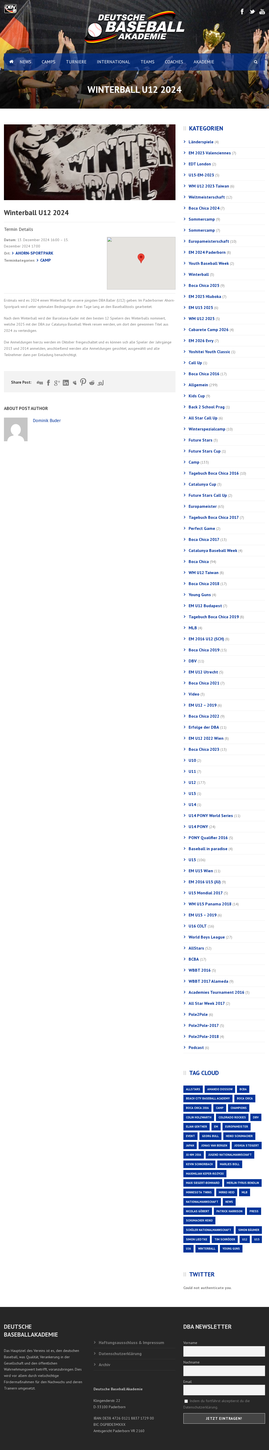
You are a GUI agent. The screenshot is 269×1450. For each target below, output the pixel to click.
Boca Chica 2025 (204, 285)
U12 (192, 782)
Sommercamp (202, 219)
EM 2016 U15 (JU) (205, 881)
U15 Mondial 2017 (206, 892)
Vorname (190, 1342)
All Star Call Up (203, 417)
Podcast (196, 1047)
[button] (141, 258)
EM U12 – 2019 (202, 705)
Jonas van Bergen (214, 1145)
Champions (239, 1108)
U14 (192, 804)
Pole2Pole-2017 (204, 1025)
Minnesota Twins (199, 1192)
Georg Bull (210, 1136)
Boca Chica (199, 561)
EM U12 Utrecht (203, 672)
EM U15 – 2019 (202, 914)
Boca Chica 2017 (204, 539)
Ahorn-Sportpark (34, 253)
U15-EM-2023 (201, 175)
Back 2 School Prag (207, 406)
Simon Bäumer (248, 1230)
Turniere (76, 62)
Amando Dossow (219, 1089)
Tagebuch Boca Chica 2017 (214, 517)
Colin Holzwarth (198, 1117)
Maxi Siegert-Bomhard (203, 1183)
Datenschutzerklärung (120, 1353)
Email (187, 1381)
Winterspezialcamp (207, 429)
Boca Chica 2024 (204, 208)
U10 (192, 760)
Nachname (191, 1362)
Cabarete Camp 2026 (209, 329)
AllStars (196, 948)
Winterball (199, 274)
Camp (45, 260)
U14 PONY (198, 826)
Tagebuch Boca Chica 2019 (214, 616)
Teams (147, 62)
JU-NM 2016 (193, 1155)
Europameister (203, 506)
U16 (188, 1248)
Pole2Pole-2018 (204, 1036)
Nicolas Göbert (197, 1211)
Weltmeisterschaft (207, 197)
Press (254, 1211)
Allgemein (198, 384)
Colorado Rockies (232, 1117)
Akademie (204, 62)
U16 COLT (198, 926)
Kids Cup (197, 395)
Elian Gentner (196, 1126)
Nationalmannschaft (202, 1202)
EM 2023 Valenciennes (210, 152)
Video (194, 694)
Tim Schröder (224, 1239)
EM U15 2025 (201, 307)
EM (216, 1126)
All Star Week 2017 (207, 1003)
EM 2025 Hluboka (205, 296)
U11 (192, 771)
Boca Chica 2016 (204, 373)
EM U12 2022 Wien (206, 738)
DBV (193, 660)
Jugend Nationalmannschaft (230, 1155)
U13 (192, 793)
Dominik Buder (47, 420)
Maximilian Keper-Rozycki (205, 1173)
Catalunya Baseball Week (213, 550)
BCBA (194, 959)
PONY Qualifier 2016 (208, 837)
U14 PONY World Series (211, 815)
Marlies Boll (230, 1164)
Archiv (104, 1364)
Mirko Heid (227, 1192)
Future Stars (201, 440)
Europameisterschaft (209, 241)
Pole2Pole (198, 1014)
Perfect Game (202, 528)
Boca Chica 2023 (204, 749)
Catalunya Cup (202, 484)
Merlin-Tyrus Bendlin (243, 1183)
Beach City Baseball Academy (208, 1098)
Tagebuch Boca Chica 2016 (214, 473)
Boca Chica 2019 (204, 649)
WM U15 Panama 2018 (210, 903)
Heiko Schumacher (239, 1136)
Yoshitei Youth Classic (209, 351)
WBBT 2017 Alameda (208, 981)
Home (9, 61)
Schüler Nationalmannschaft (208, 1230)
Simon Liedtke (196, 1239)
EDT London (200, 163)
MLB (193, 627)
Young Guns (200, 594)
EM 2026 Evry (201, 340)
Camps (48, 62)
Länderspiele (201, 141)
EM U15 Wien (201, 870)
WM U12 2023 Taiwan (209, 186)
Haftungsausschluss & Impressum (131, 1342)
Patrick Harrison (229, 1211)
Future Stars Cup (205, 451)
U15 (192, 859)
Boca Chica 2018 (204, 583)
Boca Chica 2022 (204, 716)
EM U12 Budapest (205, 605)
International (113, 62)
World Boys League (207, 937)
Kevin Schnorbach (199, 1164)
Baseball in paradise (208, 848)
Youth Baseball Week (209, 263)
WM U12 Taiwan (204, 572)
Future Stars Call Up (208, 495)
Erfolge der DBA (204, 727)
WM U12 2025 (202, 318)
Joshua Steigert (246, 1145)
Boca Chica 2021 (204, 683)
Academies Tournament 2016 (216, 992)
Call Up (195, 362)
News (25, 62)
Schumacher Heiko (199, 1220)
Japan (190, 1145)
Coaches (174, 62)
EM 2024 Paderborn (207, 252)
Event (190, 1136)
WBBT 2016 (200, 970)
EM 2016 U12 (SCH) (206, 638)
